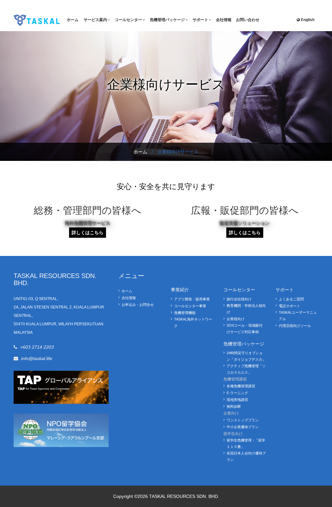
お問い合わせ (247, 20)
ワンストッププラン (243, 420)
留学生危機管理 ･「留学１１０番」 (246, 443)
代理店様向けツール (295, 326)
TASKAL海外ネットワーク (193, 322)
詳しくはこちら (87, 232)
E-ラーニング (237, 393)
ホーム (72, 20)
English (307, 20)
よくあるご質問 (291, 299)
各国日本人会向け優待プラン (246, 456)
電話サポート (289, 306)
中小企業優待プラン (243, 427)
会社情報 (223, 20)
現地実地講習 (237, 400)
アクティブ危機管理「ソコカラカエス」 (246, 369)
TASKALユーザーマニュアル (298, 315)
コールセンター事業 (190, 306)
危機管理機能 (185, 313)
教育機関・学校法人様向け (246, 309)
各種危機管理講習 (241, 386)
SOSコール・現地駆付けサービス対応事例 (245, 328)
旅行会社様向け (239, 299)
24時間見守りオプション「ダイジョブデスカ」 (246, 356)
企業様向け (235, 319)
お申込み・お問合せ (138, 305)
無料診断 (234, 406)
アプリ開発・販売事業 (192, 299)
